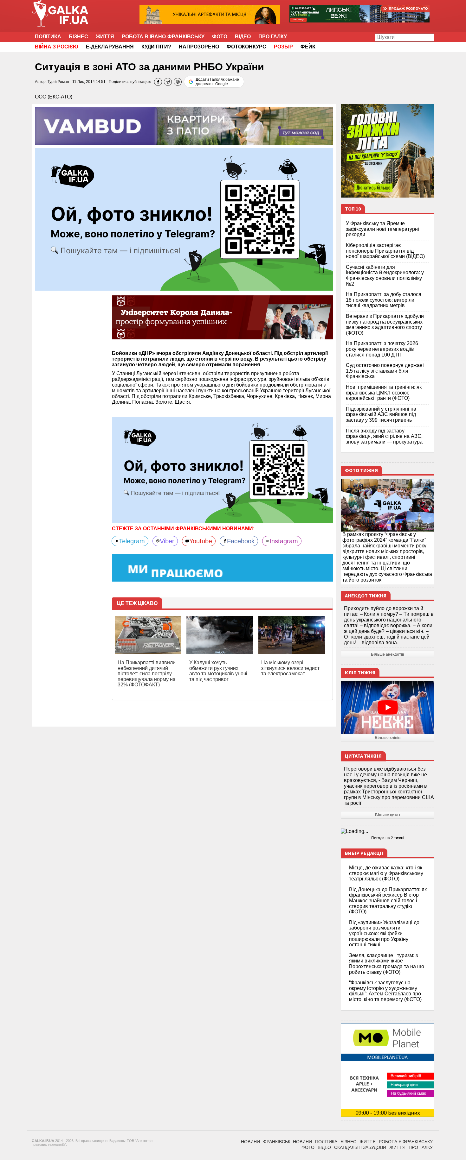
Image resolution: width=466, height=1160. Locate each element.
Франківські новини (287, 1141)
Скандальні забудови (360, 1147)
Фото (219, 36)
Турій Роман (58, 81)
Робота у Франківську (406, 1141)
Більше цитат (387, 815)
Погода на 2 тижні (387, 838)
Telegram (132, 541)
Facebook (241, 541)
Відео (243, 36)
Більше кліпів (387, 737)
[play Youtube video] (387, 707)
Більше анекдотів (387, 654)
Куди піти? (156, 46)
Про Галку (272, 36)
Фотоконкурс (246, 46)
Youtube (200, 541)
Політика (48, 36)
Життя (105, 36)
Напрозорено (199, 46)
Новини (250, 1141)
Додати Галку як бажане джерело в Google (217, 81)
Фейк (308, 46)
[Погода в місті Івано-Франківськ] (387, 831)
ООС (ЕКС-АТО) (53, 96)
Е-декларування (110, 46)
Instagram (283, 541)
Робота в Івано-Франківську (163, 36)
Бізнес (78, 36)
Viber (167, 541)
